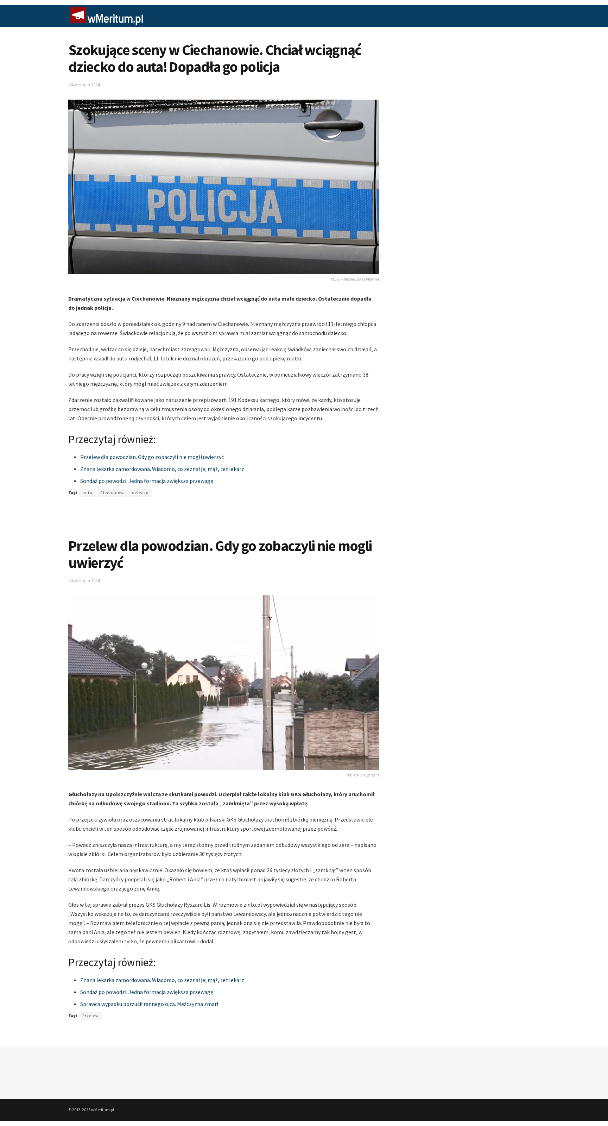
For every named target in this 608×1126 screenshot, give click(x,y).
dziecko (140, 492)
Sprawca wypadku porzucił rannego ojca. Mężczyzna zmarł (149, 1003)
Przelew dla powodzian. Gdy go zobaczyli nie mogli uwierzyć (152, 456)
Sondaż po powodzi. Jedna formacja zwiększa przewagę (146, 480)
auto (87, 492)
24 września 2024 (84, 85)
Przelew (90, 1015)
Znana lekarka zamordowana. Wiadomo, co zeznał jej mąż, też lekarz (162, 468)
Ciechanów (112, 492)
